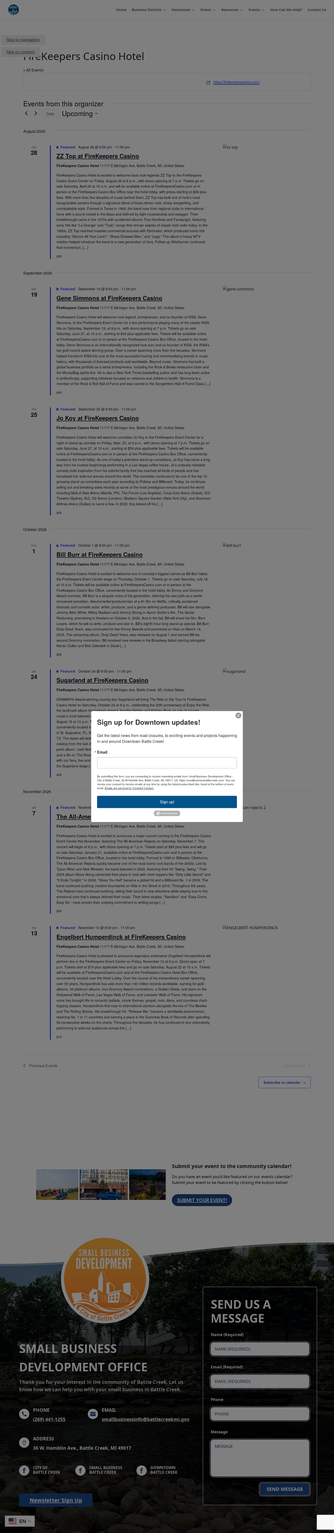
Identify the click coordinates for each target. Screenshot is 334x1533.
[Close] (238, 715)
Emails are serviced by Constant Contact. (129, 788)
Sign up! (167, 802)
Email (102, 752)
